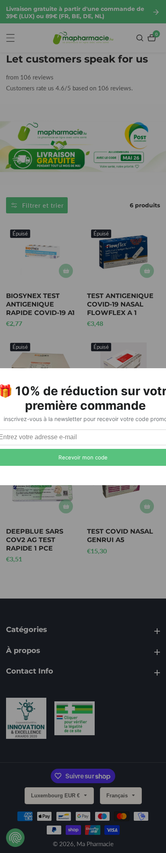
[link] (26, 720)
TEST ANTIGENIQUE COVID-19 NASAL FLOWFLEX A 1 (120, 304)
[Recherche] (140, 38)
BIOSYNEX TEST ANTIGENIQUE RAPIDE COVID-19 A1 (40, 304)
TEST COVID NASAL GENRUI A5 (120, 536)
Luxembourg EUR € (56, 796)
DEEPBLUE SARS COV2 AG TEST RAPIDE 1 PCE (34, 540)
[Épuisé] (66, 271)
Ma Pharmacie (95, 844)
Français (117, 796)
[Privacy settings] (15, 837)
